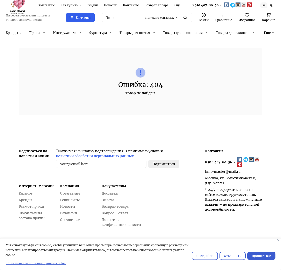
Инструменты (64, 33)
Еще (177, 5)
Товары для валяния (233, 33)
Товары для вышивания (183, 33)
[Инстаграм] (238, 5)
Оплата (108, 200)
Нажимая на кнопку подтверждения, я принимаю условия (109, 153)
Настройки (204, 256)
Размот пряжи (31, 206)
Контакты (131, 5)
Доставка (110, 193)
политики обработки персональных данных (95, 156)
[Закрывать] (278, 240)
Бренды (12, 33)
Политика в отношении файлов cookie (36, 263)
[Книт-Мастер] (17, 5)
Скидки (92, 5)
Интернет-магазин (36, 186)
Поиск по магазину (159, 18)
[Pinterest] (250, 5)
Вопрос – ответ (115, 213)
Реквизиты (70, 200)
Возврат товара (156, 5)
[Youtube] (244, 5)
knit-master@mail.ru (222, 171)
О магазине (46, 5)
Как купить (69, 5)
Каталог (26, 193)
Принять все (261, 256)
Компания (69, 186)
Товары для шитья (135, 33)
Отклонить (232, 256)
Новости (110, 5)
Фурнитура (98, 33)
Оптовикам (70, 220)
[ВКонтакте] (227, 5)
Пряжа (34, 33)
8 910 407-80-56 (205, 5)
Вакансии (68, 213)
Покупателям (114, 186)
